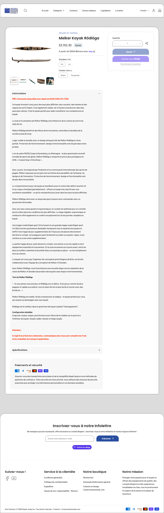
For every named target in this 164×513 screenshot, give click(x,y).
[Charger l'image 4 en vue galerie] (41, 81)
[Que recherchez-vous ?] (25, 10)
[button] (59, 10)
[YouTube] (14, 478)
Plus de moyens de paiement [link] (131, 64)
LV (70, 65)
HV (63, 65)
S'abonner (106, 438)
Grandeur (65, 59)
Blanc (64, 76)
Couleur (65, 70)
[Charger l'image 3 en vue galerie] (32, 81)
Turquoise (76, 76)
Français (143, 10)
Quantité (116, 38)
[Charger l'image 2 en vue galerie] (23, 81)
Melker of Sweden (68, 33)
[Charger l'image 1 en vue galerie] (14, 81)
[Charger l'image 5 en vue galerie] (50, 81)
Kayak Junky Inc (28, 509)
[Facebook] (7, 478)
